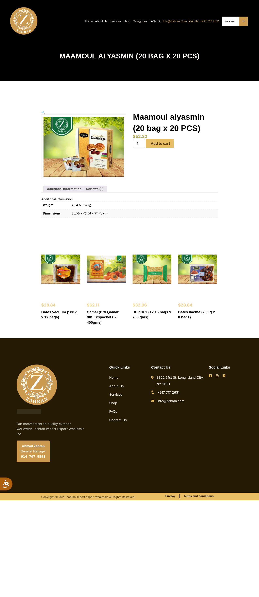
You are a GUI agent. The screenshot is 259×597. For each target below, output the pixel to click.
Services (115, 21)
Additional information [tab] (64, 189)
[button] (43, 112)
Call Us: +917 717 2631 (204, 21)
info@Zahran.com (175, 21)
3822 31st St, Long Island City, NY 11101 (180, 380)
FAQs (153, 21)
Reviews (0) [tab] (95, 189)
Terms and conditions (199, 496)
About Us (101, 21)
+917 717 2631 (168, 392)
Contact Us (229, 21)
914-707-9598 (33, 456)
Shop (126, 21)
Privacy (170, 496)
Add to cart (160, 143)
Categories (140, 21)
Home (89, 21)
